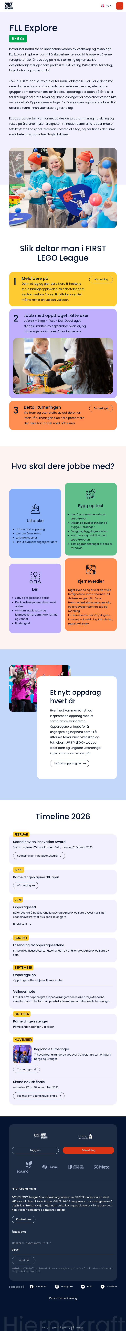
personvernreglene (60, 1268)
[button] (63, 6)
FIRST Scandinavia (86, 1197)
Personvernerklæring (63, 1298)
